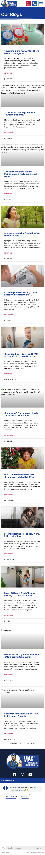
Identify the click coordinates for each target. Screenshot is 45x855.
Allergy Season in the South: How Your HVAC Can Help (22, 234)
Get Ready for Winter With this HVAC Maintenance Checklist (21, 715)
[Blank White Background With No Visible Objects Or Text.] (14, 774)
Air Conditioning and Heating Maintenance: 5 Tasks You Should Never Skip (20, 174)
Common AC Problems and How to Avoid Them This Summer (21, 414)
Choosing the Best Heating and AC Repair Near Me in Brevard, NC (21, 293)
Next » (32, 743)
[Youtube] (30, 774)
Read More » (8, 73)
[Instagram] (22, 774)
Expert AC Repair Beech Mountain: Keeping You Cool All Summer (20, 594)
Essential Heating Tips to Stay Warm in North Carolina (22, 535)
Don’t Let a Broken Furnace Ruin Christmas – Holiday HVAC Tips (19, 475)
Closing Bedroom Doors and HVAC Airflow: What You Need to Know (21, 355)
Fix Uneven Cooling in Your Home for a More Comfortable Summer (21, 655)
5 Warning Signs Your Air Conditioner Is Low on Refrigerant (22, 52)
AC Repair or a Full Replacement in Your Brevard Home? (20, 113)
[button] (41, 3)
